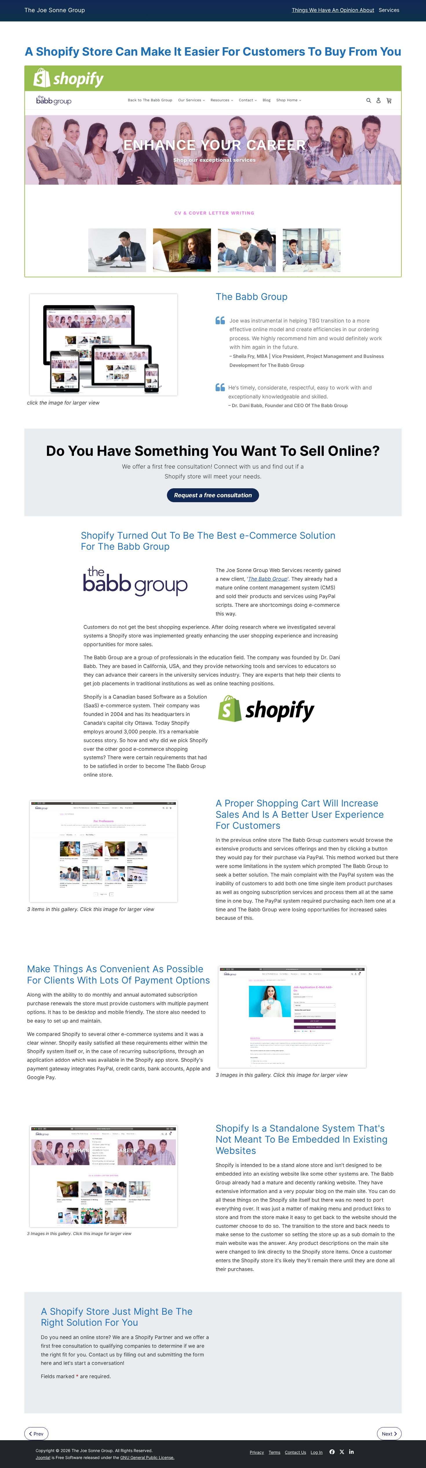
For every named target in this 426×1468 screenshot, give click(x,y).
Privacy (257, 1452)
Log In (317, 1452)
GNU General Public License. (147, 1457)
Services (389, 10)
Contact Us (295, 1452)
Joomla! (43, 1457)
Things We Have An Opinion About (333, 10)
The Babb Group (267, 579)
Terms (274, 1452)
